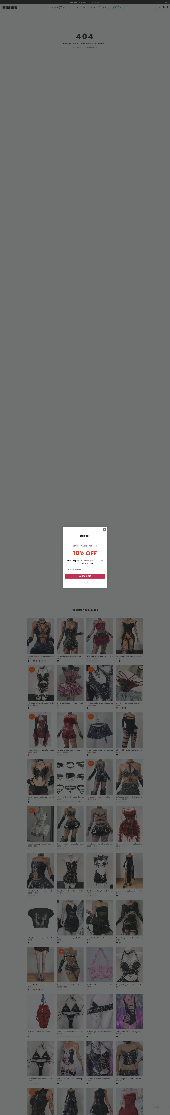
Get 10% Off (85, 576)
